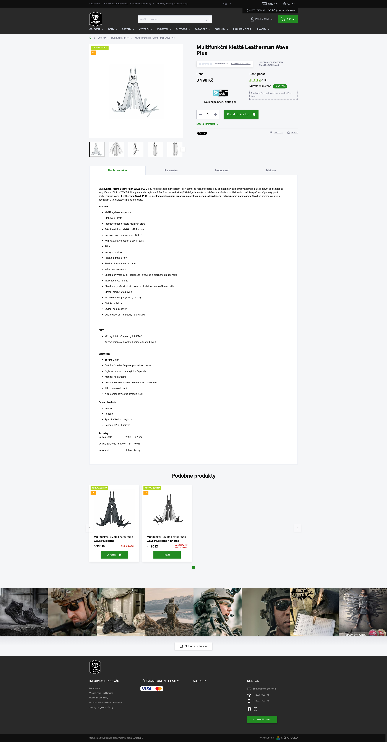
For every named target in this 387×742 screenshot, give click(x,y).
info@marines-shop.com (264, 689)
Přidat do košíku (238, 114)
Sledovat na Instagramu (196, 646)
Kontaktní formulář (262, 719)
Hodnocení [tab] (221, 170)
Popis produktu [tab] (117, 170)
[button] (193, 568)
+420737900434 (261, 695)
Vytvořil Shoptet (266, 738)
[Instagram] (255, 708)
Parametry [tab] (171, 170)
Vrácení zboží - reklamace (116, 3)
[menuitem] (96, 29)
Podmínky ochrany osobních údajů (172, 3)
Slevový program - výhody (101, 707)
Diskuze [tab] (271, 170)
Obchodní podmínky (141, 3)
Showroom (94, 3)
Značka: (269, 65)
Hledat (208, 19)
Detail (167, 555)
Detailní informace (206, 124)
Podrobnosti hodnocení (240, 64)
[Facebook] (249, 708)
